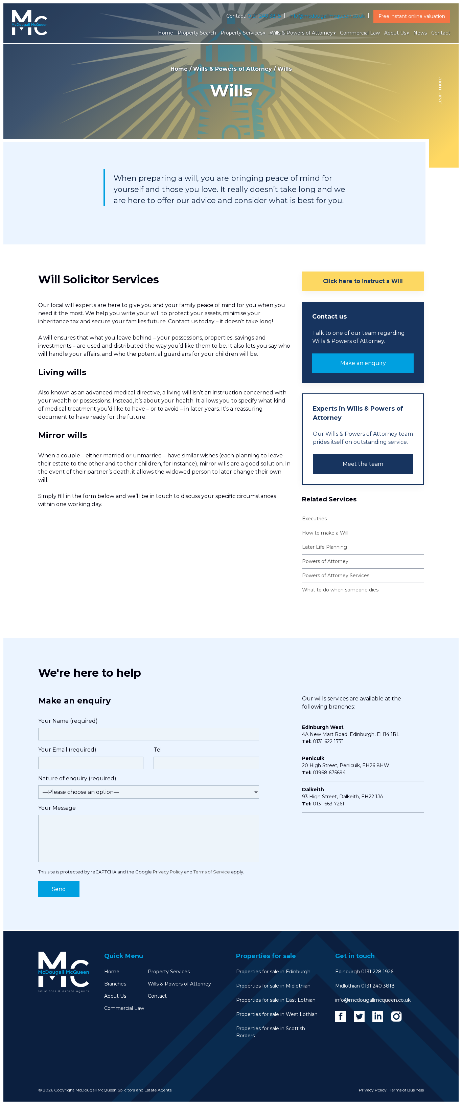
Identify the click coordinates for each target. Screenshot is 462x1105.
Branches (115, 984)
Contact (440, 33)
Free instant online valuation (411, 16)
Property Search (197, 33)
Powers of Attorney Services (335, 575)
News (420, 33)
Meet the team (363, 464)
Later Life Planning (324, 547)
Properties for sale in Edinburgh (273, 972)
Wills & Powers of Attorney (301, 33)
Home (165, 33)
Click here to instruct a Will (363, 281)
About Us (395, 33)
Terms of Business (407, 1089)
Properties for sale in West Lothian (277, 1014)
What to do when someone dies (340, 590)
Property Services (241, 33)
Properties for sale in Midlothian (273, 986)
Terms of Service (211, 871)
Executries (314, 519)
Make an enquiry (363, 363)
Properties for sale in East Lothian (276, 1000)
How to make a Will (325, 533)
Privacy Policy (168, 871)
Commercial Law (360, 33)
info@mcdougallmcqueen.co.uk (327, 16)
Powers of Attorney (325, 561)
